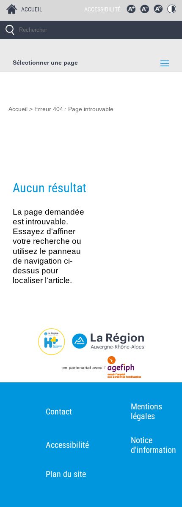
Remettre (160, 11)
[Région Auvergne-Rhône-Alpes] (91, 341)
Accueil (18, 109)
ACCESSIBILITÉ (102, 9)
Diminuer (146, 11)
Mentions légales (146, 411)
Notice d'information (153, 445)
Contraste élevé (173, 11)
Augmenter (133, 11)
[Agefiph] (91, 368)
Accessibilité (67, 445)
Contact (59, 411)
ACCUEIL (31, 9)
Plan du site (66, 474)
